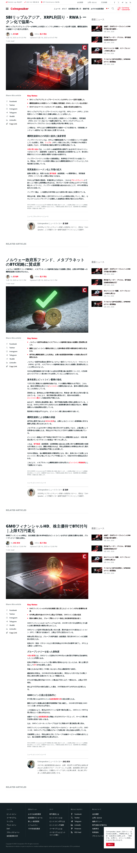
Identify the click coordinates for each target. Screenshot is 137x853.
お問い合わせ (92, 2)
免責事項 (95, 829)
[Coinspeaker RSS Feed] (130, 2)
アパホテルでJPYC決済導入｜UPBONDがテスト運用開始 (117, 60)
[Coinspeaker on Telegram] (122, 2)
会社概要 (80, 2)
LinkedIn (12, 120)
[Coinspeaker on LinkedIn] (126, 2)
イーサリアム (11, 818)
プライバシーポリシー (100, 836)
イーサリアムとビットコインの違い (57, 833)
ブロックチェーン (77, 180)
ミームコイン (33, 825)
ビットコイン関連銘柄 (77, 462)
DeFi (8, 829)
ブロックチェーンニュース (40, 216)
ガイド (64, 9)
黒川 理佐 (43, 34)
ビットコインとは (55, 818)
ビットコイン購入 (33, 398)
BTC (35, 665)
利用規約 (95, 832)
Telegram (13, 112)
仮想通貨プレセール (35, 818)
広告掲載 (104, 2)
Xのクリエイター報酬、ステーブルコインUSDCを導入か (117, 49)
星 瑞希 (15, 34)
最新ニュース (98, 19)
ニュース (57, 9)
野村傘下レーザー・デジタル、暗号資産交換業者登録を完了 (117, 38)
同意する (110, 844)
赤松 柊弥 (16, 543)
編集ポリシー (97, 821)
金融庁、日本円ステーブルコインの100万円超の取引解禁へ (117, 27)
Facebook (13, 101)
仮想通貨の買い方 (74, 9)
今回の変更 (31, 655)
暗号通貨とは (54, 814)
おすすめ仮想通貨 (97, 9)
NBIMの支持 (49, 421)
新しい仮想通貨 (33, 821)
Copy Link (13, 124)
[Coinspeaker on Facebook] (114, 2)
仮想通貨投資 (43, 717)
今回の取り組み (33, 149)
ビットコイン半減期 (56, 825)
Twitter (12, 105)
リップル (48, 142)
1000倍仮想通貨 (34, 829)
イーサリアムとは (55, 829)
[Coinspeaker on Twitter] (118, 2)
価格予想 (86, 9)
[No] (132, 829)
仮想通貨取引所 (56, 699)
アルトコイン (11, 825)
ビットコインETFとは (57, 821)
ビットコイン (53, 386)
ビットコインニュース (39, 483)
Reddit (12, 116)
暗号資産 (53, 173)
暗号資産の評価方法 (99, 825)
